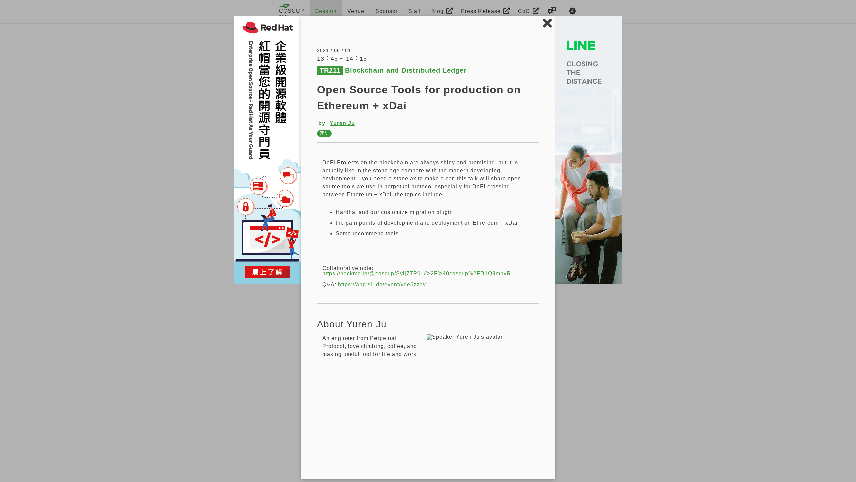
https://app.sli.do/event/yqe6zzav (382, 284)
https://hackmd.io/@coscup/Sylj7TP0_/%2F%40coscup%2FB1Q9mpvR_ (418, 273)
